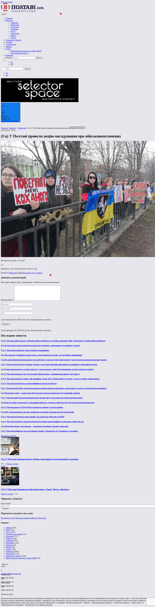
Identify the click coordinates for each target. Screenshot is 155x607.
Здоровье (14, 29)
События (14, 23)
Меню (4, 14)
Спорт (13, 38)
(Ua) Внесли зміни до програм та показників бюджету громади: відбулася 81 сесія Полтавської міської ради (47, 403)
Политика (15, 27)
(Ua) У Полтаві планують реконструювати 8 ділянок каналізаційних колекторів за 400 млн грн (42, 422)
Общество (15, 25)
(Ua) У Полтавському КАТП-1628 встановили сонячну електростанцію (32, 407)
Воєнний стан (29, 273)
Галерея (9, 42)
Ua (12, 62)
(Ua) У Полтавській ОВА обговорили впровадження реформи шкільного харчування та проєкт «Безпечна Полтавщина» (54, 388)
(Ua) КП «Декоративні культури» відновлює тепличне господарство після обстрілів (37, 412)
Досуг (13, 31)
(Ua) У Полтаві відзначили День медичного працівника (25, 350)
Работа (13, 36)
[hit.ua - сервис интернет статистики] (1, 563)
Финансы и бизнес (13, 40)
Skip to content (6, 2)
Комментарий (7, 300)
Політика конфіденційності (26, 518)
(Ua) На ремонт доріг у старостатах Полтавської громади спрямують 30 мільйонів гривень (40, 393)
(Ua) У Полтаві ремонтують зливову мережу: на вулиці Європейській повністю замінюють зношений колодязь (49, 364)
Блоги (8, 49)
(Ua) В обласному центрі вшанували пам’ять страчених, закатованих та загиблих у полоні (40, 346)
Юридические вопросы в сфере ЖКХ (26, 51)
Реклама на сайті (8, 518)
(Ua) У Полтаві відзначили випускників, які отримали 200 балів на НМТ (32, 417)
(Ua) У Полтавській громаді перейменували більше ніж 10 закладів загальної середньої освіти (42, 398)
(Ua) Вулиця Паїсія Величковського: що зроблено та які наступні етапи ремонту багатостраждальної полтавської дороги (54, 360)
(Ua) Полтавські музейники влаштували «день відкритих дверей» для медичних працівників (41, 355)
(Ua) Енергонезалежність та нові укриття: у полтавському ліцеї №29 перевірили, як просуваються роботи (47, 369)
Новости (9, 20)
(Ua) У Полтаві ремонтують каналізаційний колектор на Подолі (29, 383)
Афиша (9, 47)
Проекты (9, 55)
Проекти (9, 545)
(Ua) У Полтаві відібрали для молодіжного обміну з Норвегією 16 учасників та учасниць (39, 431)
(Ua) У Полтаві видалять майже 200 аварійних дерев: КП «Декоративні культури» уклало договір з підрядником (50, 379)
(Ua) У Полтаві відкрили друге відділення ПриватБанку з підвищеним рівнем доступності (40, 374)
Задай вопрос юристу (19, 53)
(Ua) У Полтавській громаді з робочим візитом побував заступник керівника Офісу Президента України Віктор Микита (53, 341)
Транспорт (15, 34)
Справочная (11, 44)
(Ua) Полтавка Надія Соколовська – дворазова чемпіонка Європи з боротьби (34, 426)
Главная (9, 18)
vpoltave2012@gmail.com (11, 574)
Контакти (42, 518)
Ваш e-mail (6, 503)
